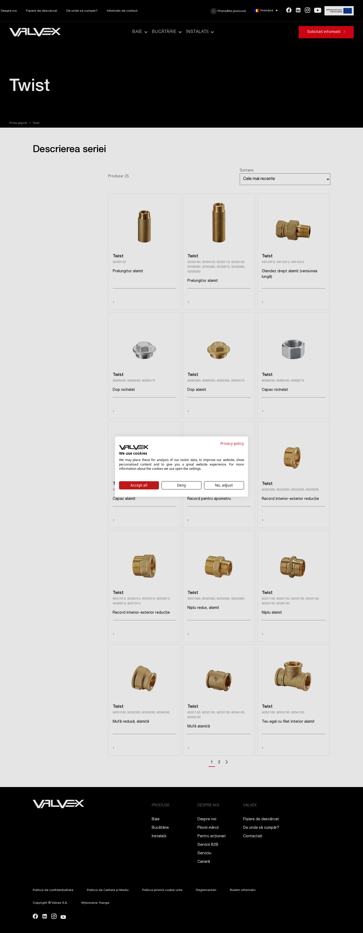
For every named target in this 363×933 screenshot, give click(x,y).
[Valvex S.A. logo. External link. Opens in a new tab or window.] (134, 447)
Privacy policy (232, 443)
